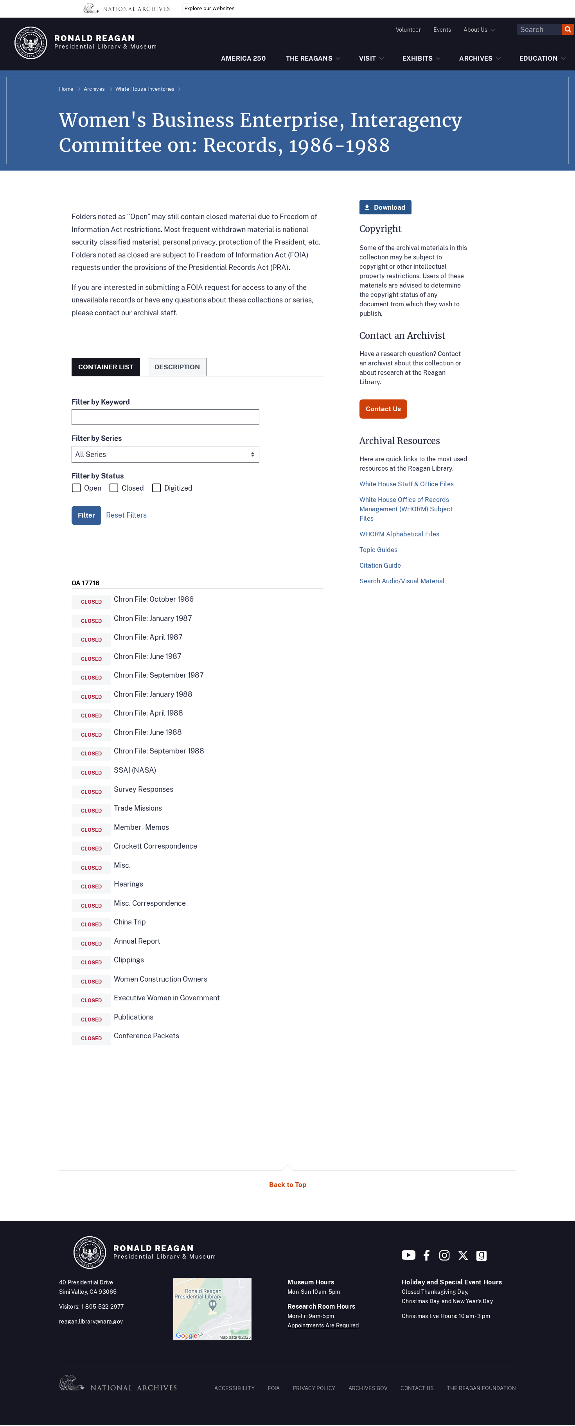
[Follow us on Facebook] (426, 1258)
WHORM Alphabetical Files (399, 534)
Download (389, 207)
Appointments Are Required (323, 1325)
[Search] (568, 29)
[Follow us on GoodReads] (481, 1258)
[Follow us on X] (463, 1258)
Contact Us (383, 409)
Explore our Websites (210, 8)
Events (442, 30)
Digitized (178, 488)
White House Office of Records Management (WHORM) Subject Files (406, 509)
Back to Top (287, 1185)
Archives (94, 89)
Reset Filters (126, 515)
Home (66, 89)
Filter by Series (97, 438)
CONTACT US (417, 1388)
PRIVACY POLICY (314, 1388)
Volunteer (408, 30)
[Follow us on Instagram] (443, 1258)
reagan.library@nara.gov (91, 1321)
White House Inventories (145, 89)
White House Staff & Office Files (406, 484)
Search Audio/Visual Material (402, 581)
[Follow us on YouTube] (409, 1258)
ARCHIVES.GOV (368, 1388)
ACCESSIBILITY (234, 1388)
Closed (133, 488)
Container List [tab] (105, 367)
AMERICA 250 (243, 58)
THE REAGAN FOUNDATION (481, 1388)
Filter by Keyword (101, 402)
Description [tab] (177, 367)
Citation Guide (380, 565)
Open (92, 488)
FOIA (274, 1388)
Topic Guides (378, 550)
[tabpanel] (197, 732)
